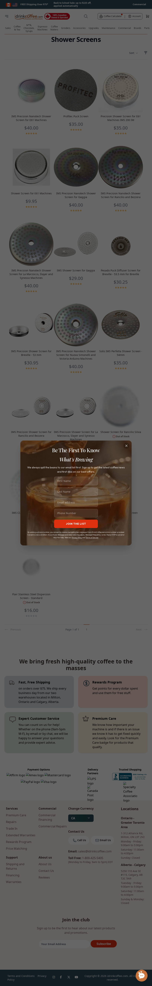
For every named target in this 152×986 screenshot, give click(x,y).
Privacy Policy (77, 537)
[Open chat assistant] (142, 976)
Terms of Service (92, 537)
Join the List (76, 523)
